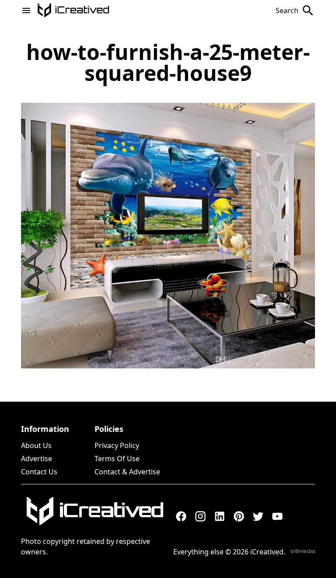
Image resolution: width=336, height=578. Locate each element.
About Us (36, 445)
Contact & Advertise (127, 471)
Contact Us (39, 471)
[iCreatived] (94, 511)
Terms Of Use (117, 458)
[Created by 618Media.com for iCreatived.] (302, 551)
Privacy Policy (116, 445)
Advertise (36, 458)
